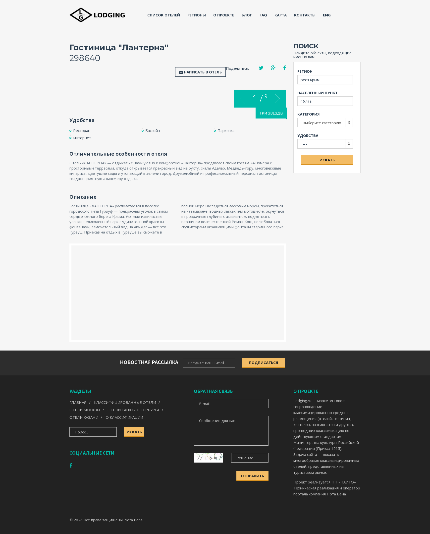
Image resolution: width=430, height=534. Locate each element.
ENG (327, 14)
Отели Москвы (84, 409)
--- (305, 143)
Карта (280, 14)
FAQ (263, 14)
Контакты (305, 14)
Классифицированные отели (125, 402)
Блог (247, 14)
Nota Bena (133, 519)
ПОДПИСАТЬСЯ (263, 362)
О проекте (223, 14)
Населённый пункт (317, 92)
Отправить (252, 475)
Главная (78, 402)
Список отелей (163, 14)
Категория (308, 114)
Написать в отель (202, 71)
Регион (305, 71)
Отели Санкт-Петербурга (133, 409)
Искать (327, 159)
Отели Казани (83, 417)
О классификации (124, 417)
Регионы (196, 14)
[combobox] (325, 122)
